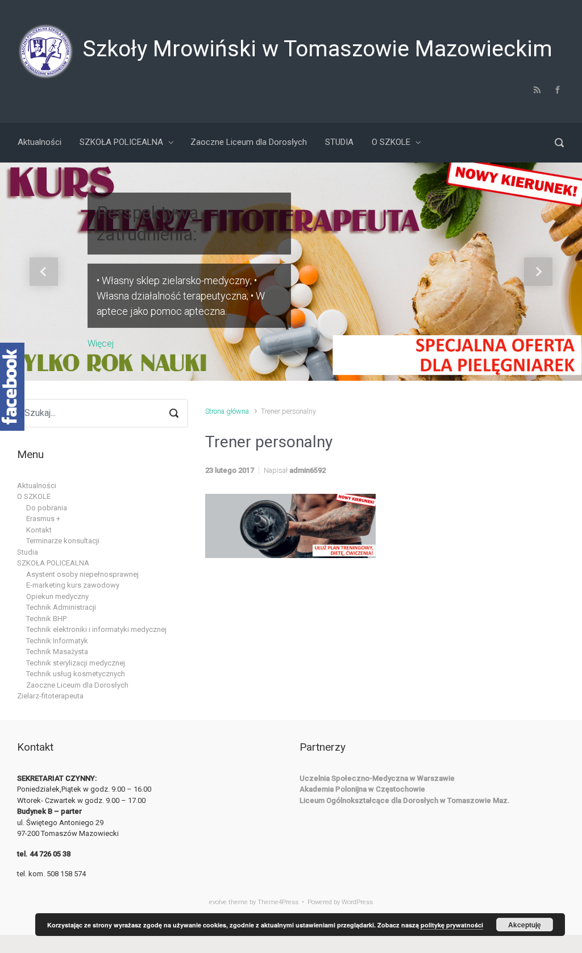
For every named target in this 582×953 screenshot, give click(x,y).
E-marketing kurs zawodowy (72, 585)
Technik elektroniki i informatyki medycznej (96, 629)
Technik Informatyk (57, 640)
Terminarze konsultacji (62, 540)
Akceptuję (524, 924)
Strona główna (227, 411)
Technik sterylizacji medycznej (75, 663)
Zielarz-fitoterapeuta (50, 696)
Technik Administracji (61, 607)
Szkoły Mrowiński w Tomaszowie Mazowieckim (317, 49)
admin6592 (307, 470)
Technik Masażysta (57, 651)
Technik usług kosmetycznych (75, 673)
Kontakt (39, 530)
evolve (218, 902)
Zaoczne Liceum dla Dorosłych (77, 685)
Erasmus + (43, 518)
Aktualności (36, 485)
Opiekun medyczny (57, 596)
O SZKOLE (34, 496)
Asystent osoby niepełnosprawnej (82, 574)
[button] (44, 272)
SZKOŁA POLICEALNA (53, 563)
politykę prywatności (452, 925)
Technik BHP (46, 618)
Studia (27, 552)
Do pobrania (46, 507)
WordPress (357, 902)
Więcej (101, 343)
